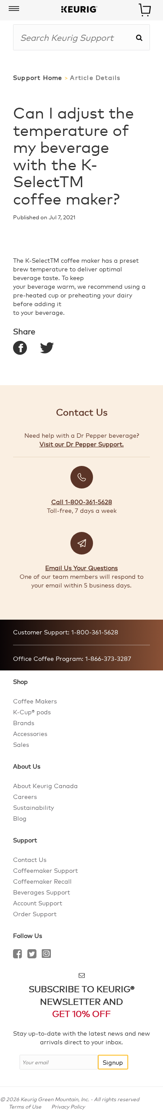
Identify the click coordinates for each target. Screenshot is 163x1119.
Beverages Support (41, 892)
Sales (21, 744)
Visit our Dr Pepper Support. (82, 444)
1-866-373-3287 (107, 658)
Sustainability (33, 807)
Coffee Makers (35, 701)
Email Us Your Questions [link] (81, 567)
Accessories (30, 733)
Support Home (37, 77)
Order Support (35, 914)
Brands (23, 722)
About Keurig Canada (45, 785)
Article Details (95, 77)
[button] (14, 9)
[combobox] (74, 37)
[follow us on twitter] (32, 955)
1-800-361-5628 (94, 632)
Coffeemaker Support (45, 870)
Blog (20, 818)
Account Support (37, 903)
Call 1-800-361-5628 (81, 501)
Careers (25, 796)
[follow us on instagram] (46, 955)
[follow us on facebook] (17, 955)
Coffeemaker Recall (42, 881)
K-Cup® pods (32, 712)
